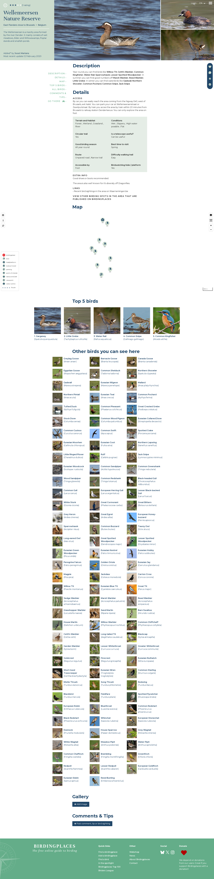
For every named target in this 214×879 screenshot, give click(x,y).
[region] (107, 252)
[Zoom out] (211, 229)
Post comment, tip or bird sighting (93, 823)
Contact (133, 863)
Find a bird (103, 859)
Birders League (106, 870)
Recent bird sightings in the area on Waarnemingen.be (101, 191)
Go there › (57, 101)
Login (193, 3)
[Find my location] (3, 215)
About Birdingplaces (139, 859)
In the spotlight (106, 863)
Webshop (134, 852)
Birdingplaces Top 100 (109, 867)
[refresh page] (3, 226)
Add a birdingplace (107, 856)
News (132, 856)
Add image (81, 804)
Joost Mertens (21, 53)
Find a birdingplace (107, 852)
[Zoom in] (211, 225)
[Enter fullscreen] (211, 220)
